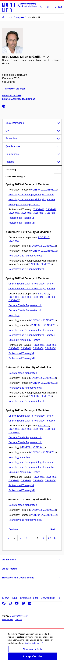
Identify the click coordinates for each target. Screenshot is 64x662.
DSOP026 (51, 209)
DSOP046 (26, 213)
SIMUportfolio (48, 598)
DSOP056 (38, 213)
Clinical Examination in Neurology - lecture (31, 283)
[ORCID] (4, 106)
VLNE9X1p (36, 246)
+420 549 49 (11, 95)
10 (49, 538)
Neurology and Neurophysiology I (26, 269)
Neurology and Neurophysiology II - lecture (31, 194)
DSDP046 (38, 297)
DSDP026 (13, 297)
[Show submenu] (57, 559)
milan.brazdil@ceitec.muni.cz (18, 99)
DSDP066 (13, 300)
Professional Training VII (21, 218)
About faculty (9, 568)
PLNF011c (33, 264)
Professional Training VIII (21, 222)
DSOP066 (50, 213)
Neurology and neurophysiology (25, 255)
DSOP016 (38, 209)
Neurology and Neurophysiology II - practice (31, 199)
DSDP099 (13, 241)
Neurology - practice (19, 457)
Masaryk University (19, 616)
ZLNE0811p (49, 246)
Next (52, 529)
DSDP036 (26, 297)
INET (14, 598)
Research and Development (18, 577)
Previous (13, 529)
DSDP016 (43, 237)
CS (47, 7)
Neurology (13, 315)
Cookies (18, 619)
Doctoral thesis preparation (22, 373)
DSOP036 (13, 213)
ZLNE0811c (50, 189)
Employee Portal (29, 598)
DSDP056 (50, 297)
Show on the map (15, 88)
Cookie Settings (32, 643)
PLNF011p (46, 264)
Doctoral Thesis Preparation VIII (25, 310)
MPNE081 (26, 447)
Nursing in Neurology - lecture (24, 204)
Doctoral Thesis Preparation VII (25, 305)
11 (55, 538)
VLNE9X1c (37, 189)
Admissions (9, 559)
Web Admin (7, 619)
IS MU (5, 598)
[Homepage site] (19, 7)
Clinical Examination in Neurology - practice (31, 288)
